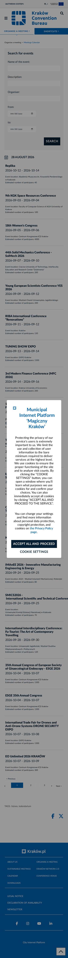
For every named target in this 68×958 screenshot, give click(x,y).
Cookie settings (34, 551)
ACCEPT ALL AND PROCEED (34, 543)
